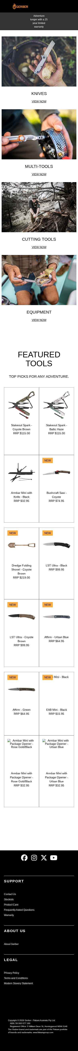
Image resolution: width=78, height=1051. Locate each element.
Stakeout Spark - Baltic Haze (56, 427)
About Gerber (11, 944)
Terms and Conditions (16, 978)
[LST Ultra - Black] (56, 545)
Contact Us (10, 894)
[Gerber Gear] (24, 857)
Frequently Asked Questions (19, 910)
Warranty (9, 915)
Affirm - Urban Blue (56, 637)
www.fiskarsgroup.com (43, 1032)
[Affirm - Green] (21, 689)
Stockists (9, 899)
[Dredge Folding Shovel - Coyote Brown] (21, 545)
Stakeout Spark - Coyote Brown (21, 427)
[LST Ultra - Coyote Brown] (21, 617)
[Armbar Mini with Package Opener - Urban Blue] (56, 753)
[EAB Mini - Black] (56, 689)
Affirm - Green (22, 709)
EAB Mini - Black (56, 709)
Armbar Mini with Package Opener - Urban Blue (56, 777)
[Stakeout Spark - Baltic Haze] (56, 405)
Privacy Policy (11, 973)
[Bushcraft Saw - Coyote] (56, 472)
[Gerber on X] (44, 857)
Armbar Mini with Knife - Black (21, 494)
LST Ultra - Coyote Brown (21, 639)
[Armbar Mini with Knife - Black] (21, 472)
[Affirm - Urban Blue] (56, 617)
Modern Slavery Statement (18, 983)
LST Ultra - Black (56, 565)
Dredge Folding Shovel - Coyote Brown (21, 569)
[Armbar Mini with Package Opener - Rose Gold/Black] (21, 753)
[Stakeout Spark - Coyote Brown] (21, 405)
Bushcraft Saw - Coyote (57, 494)
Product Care (11, 904)
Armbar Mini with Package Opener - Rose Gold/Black (21, 777)
